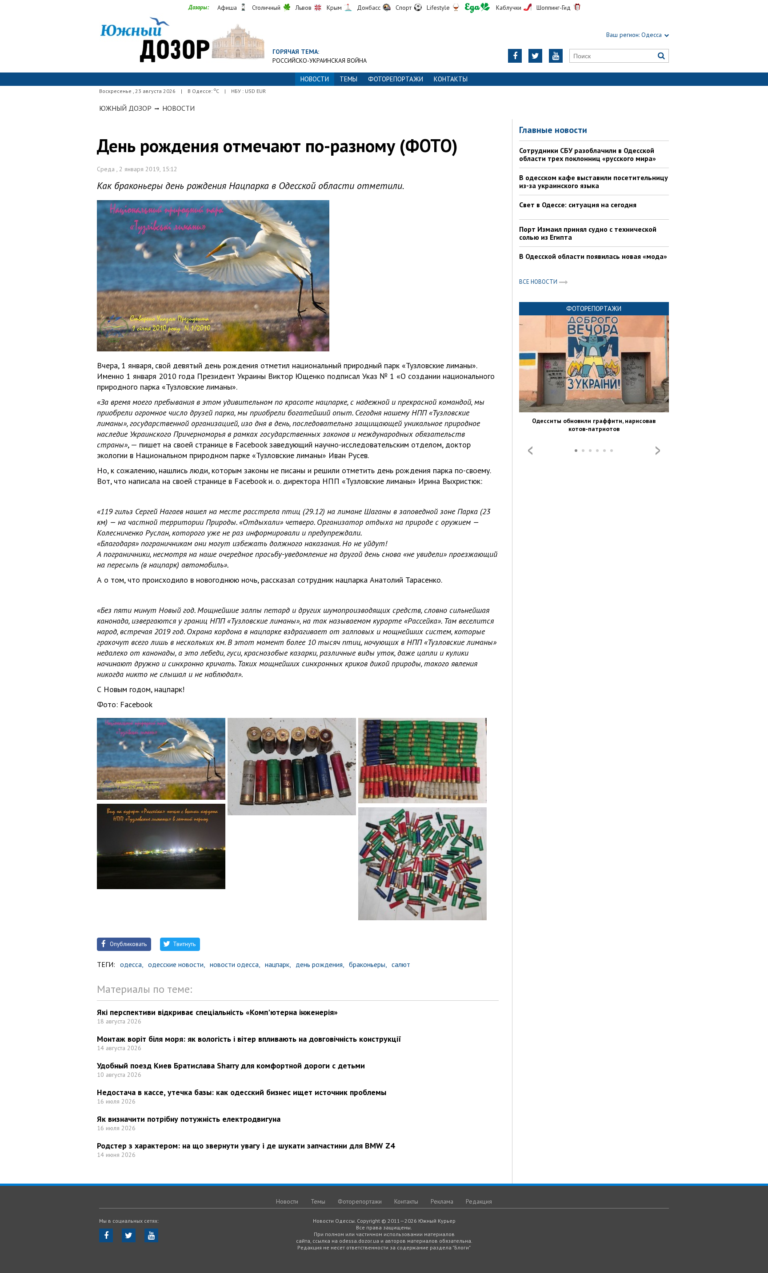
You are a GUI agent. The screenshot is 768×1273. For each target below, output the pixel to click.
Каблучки (508, 8)
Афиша (227, 8)
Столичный (266, 8)
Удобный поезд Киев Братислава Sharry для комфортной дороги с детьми (231, 1065)
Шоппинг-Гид (553, 8)
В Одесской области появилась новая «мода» (593, 256)
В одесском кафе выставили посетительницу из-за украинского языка (593, 181)
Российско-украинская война (319, 60)
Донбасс (368, 8)
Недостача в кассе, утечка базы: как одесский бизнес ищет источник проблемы (241, 1092)
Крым (334, 8)
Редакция (479, 1201)
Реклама (442, 1201)
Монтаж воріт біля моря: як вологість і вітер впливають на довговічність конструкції (249, 1039)
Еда (477, 8)
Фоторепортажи (395, 79)
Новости (178, 108)
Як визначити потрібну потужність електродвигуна (188, 1119)
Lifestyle (438, 8)
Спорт (404, 8)
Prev (530, 450)
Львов (304, 8)
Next (658, 450)
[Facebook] (515, 56)
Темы (348, 79)
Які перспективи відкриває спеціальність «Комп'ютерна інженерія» (217, 1012)
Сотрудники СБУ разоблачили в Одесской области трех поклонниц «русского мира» (587, 154)
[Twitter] (535, 56)
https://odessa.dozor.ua (181, 41)
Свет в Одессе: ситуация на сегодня (577, 204)
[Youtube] (556, 56)
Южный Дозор (125, 108)
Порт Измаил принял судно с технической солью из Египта (587, 233)
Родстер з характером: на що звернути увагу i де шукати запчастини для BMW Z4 (246, 1145)
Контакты (451, 79)
